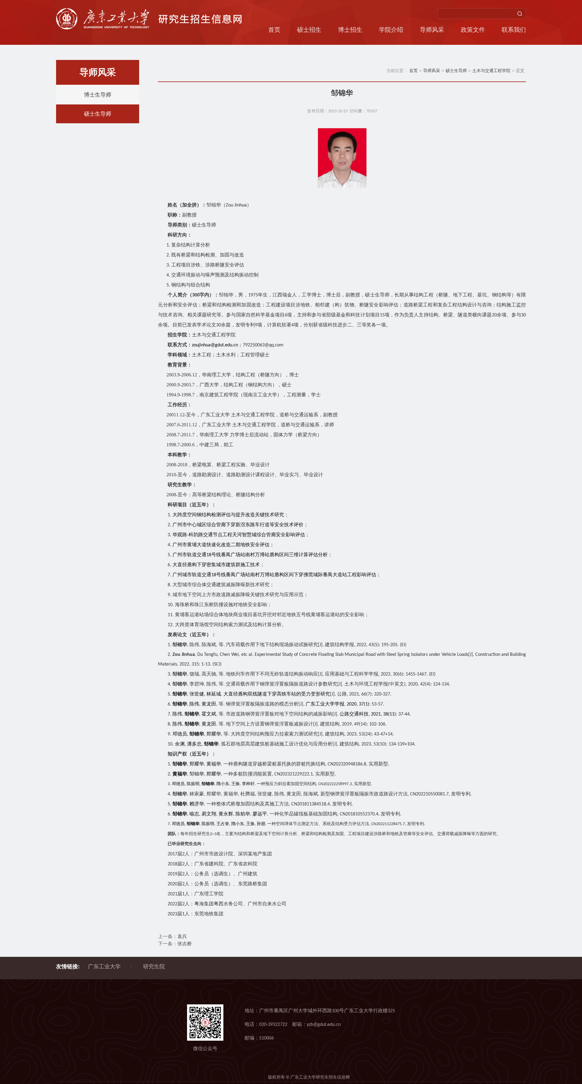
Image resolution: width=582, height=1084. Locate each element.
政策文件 (473, 29)
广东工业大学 (104, 966)
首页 (274, 29)
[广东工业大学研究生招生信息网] (149, 18)
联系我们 (514, 29)
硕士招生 (309, 29)
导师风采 (432, 29)
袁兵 (182, 936)
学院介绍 (391, 29)
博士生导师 (97, 95)
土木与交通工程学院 (491, 70)
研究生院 (154, 966)
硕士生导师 (97, 114)
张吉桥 (184, 944)
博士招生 (350, 29)
